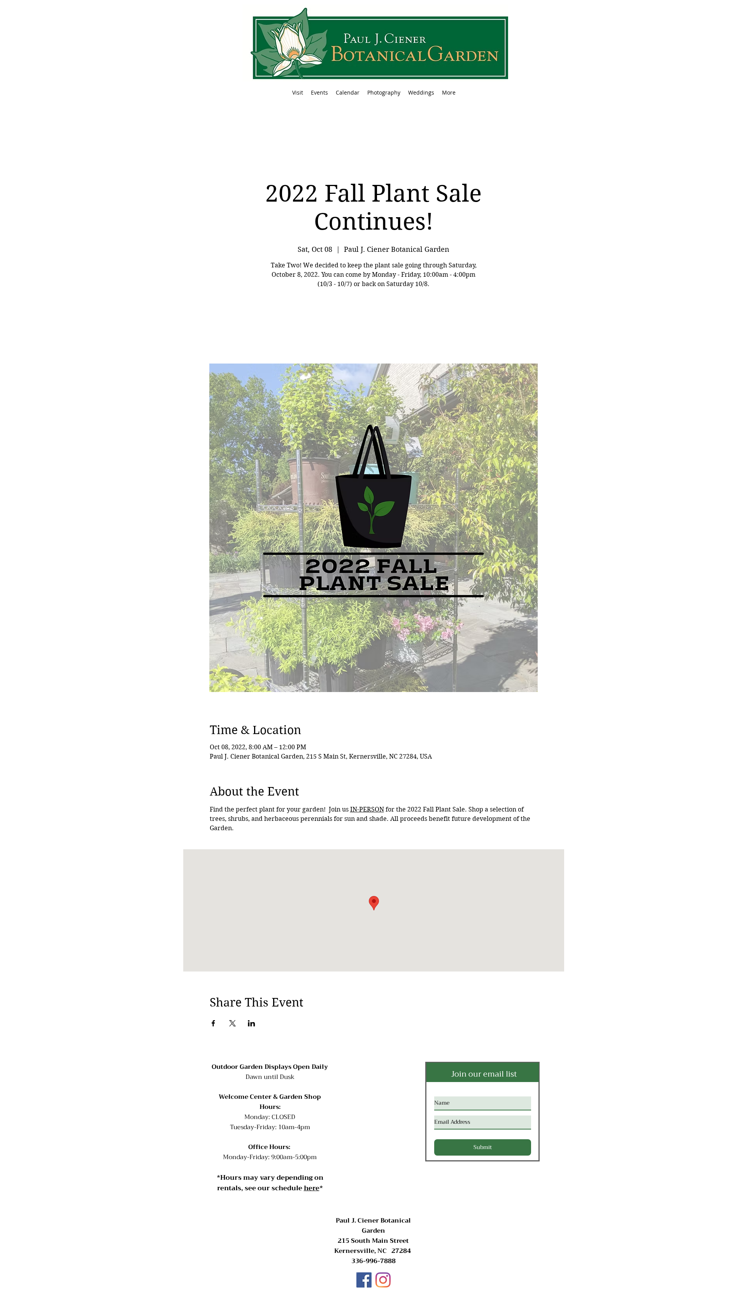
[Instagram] (383, 1280)
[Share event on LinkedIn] (251, 1023)
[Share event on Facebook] (213, 1023)
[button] (319, 92)
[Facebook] (364, 1280)
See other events (373, 327)
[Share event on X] (232, 1023)
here (311, 1188)
